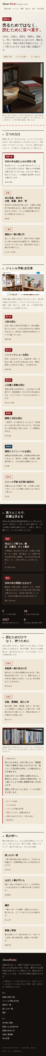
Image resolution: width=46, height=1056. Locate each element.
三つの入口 (11, 805)
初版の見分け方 (8, 1030)
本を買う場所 (7, 1022)
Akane (15, 3)
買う (33, 9)
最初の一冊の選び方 (15, 234)
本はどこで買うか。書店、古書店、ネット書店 (17, 545)
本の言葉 (40, 9)
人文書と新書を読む (15, 385)
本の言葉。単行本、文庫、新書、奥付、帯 (16, 199)
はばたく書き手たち (15, 880)
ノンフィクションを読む (17, 354)
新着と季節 (10, 930)
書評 (22, 9)
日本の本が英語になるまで (18, 583)
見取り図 (7, 9)
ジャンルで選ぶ (21, 57)
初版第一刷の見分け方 (16, 668)
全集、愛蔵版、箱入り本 (17, 701)
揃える (28, 9)
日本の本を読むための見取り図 (20, 161)
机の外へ (10, 820)
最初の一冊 (8, 57)
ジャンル (15, 9)
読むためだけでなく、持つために (20, 816)
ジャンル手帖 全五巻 (15, 808)
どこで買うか (35, 57)
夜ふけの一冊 (11, 855)
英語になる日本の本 (10, 1026)
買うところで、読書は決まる (18, 812)
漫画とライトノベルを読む (18, 451)
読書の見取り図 (8, 997)
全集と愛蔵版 (7, 1034)
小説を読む (10, 321)
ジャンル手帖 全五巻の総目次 (19, 481)
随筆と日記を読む (14, 418)
